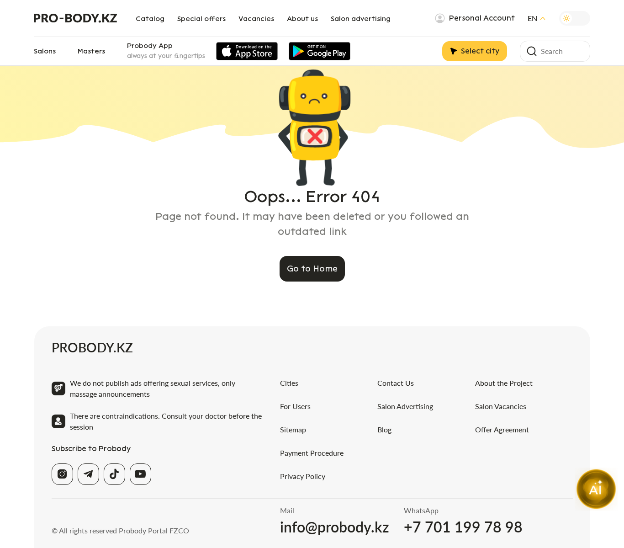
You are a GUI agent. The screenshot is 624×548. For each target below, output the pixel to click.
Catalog (150, 19)
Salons (45, 51)
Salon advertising (361, 19)
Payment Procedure (312, 452)
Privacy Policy (302, 476)
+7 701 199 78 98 (463, 527)
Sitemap (293, 429)
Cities (289, 382)
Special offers (201, 19)
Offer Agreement (502, 429)
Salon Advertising (405, 406)
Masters (91, 51)
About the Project (504, 382)
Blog (384, 429)
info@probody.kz (334, 527)
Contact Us (395, 382)
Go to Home (312, 269)
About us (302, 19)
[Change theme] (574, 18)
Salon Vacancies (500, 406)
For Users (295, 406)
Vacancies (256, 19)
